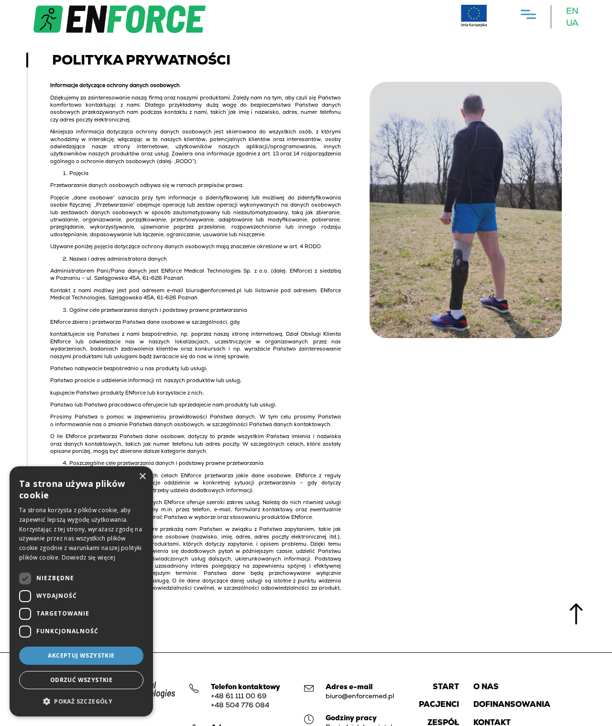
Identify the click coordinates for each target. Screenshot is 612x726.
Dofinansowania (511, 704)
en (572, 10)
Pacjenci (439, 704)
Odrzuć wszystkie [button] (81, 680)
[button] (81, 701)
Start (446, 687)
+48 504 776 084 (240, 705)
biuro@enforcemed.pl (360, 696)
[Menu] (528, 14)
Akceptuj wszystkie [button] (81, 655)
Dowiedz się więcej (88, 557)
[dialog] (81, 591)
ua (572, 22)
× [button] (142, 476)
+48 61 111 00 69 (239, 696)
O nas (486, 687)
